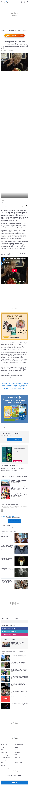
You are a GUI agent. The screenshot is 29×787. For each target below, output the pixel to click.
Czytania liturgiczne (5, 755)
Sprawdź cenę (17, 461)
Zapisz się (14, 782)
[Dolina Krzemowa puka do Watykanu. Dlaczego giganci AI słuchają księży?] (5, 679)
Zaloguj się (3, 516)
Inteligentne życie (19, 744)
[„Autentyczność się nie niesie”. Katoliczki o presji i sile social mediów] (21, 584)
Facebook (12, 771)
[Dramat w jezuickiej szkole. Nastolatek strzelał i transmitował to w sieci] (5, 483)
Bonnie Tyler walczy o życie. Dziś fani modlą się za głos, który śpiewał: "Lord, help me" (19, 705)
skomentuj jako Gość (11, 516)
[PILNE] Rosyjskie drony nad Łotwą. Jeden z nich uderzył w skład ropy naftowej (19, 698)
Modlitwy (3, 765)
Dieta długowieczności (19, 448)
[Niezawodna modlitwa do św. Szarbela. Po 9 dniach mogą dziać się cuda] (21, 561)
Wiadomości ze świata (8, 50)
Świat (2, 50)
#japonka (14, 470)
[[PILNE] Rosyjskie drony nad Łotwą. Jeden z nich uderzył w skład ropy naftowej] (5, 699)
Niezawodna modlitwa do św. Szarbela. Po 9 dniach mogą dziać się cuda (7, 558)
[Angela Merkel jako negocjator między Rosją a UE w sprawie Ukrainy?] (5, 665)
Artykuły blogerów (5, 757)
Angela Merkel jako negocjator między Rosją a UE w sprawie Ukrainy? (18, 664)
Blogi (2, 749)
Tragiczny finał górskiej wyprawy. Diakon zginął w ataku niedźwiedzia (19, 656)
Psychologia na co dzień (6, 760)
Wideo (24, 30)
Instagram (17, 771)
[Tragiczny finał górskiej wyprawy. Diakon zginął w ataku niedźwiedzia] (5, 658)
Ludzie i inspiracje (15, 644)
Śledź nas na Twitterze (10, 631)
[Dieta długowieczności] (7, 454)
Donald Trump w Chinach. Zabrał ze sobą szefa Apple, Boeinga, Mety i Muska (19, 670)
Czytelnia (17, 747)
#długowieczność (12, 468)
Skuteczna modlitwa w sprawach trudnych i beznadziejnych (6, 535)
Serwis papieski (4, 752)
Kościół (12, 678)
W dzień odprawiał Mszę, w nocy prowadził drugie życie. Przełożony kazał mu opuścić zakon (7, 547)
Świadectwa (17, 757)
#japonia (3, 468)
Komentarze (12, 30)
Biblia (16, 755)
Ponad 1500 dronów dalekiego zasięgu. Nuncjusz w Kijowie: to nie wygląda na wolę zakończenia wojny (19, 691)
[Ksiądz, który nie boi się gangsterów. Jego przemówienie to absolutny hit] (6, 644)
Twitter (14, 771)
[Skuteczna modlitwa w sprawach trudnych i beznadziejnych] (21, 538)
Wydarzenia (4, 30)
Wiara (19, 30)
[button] (21, 2)
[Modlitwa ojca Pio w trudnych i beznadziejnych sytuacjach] (21, 572)
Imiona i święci (18, 762)
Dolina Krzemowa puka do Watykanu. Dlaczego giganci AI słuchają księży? (19, 677)
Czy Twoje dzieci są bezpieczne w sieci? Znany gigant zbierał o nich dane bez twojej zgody (19, 488)
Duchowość (17, 752)
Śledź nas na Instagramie (10, 634)
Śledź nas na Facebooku (10, 628)
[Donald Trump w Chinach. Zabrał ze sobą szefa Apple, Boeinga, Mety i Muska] (5, 672)
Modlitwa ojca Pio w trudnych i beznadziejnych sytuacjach (7, 570)
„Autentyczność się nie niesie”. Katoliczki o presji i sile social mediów (7, 581)
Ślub (2, 762)
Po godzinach (4, 744)
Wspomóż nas (16, 439)
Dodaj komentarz (14, 520)
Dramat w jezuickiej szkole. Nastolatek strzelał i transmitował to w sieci (18, 481)
